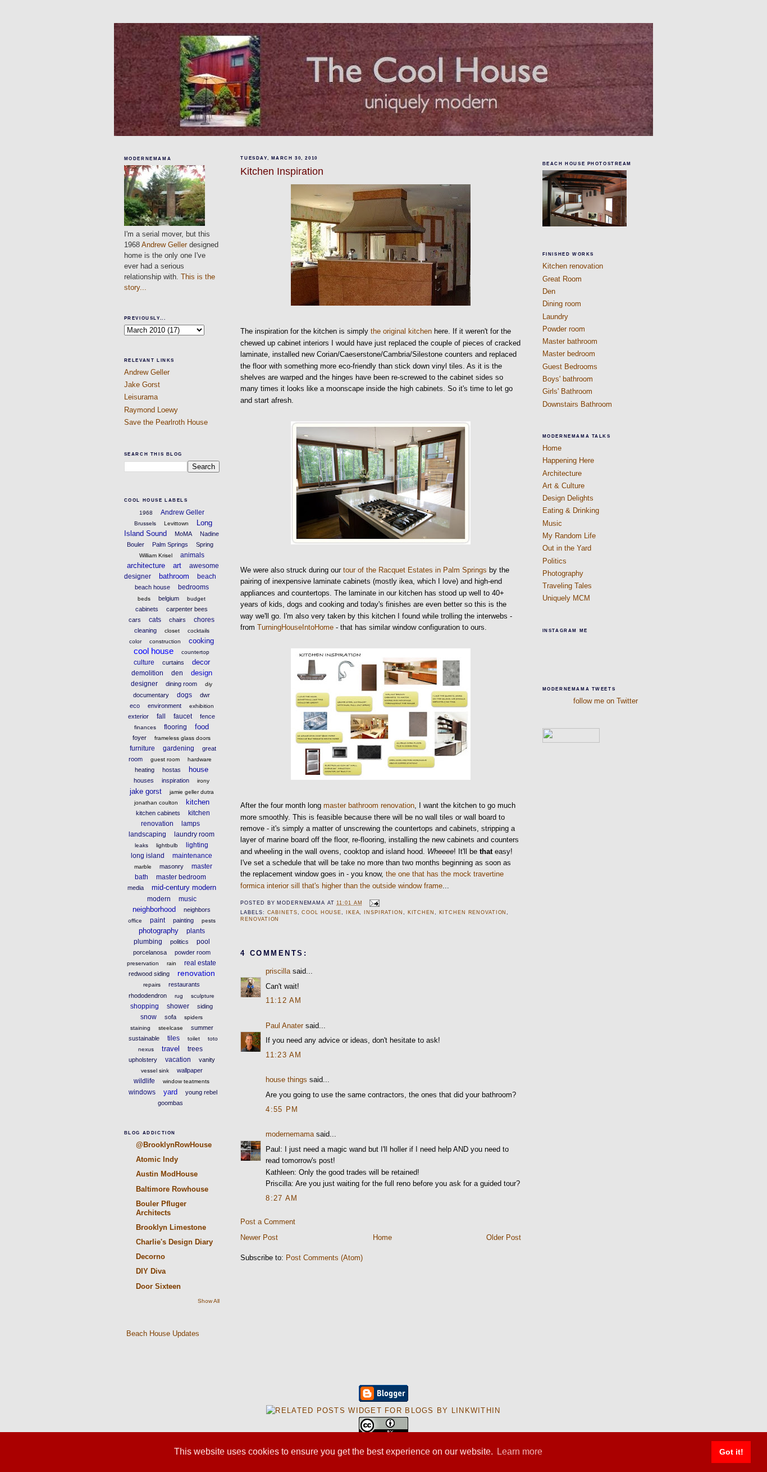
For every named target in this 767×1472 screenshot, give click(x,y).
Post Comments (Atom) (324, 1257)
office (135, 920)
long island (148, 856)
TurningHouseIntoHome (295, 627)
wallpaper (190, 1070)
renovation (196, 973)
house (198, 769)
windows (142, 1092)
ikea (353, 912)
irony (203, 781)
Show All (209, 1301)
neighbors (197, 909)
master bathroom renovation (368, 805)
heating (144, 769)
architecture (146, 565)
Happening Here (568, 460)
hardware (200, 759)
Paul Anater (284, 1025)
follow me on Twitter (605, 701)
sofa (170, 1017)
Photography (562, 573)
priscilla (278, 971)
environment (164, 705)
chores (204, 620)
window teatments (186, 1081)
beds (144, 599)
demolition (147, 673)
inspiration (175, 780)
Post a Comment (267, 1221)
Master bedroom (568, 353)
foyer (140, 737)
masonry (171, 866)
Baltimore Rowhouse (172, 1189)
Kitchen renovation (572, 266)
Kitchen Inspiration (281, 171)
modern (159, 899)
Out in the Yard (566, 548)
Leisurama (141, 397)
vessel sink (155, 1070)
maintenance (192, 856)
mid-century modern (184, 887)
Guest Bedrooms (569, 366)
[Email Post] (372, 903)
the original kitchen (401, 331)
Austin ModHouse (167, 1174)
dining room (181, 683)
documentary (151, 695)
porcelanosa (150, 952)
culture (144, 662)
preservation (143, 963)
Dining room (561, 303)
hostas (171, 769)
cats (155, 620)
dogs (184, 695)
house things (286, 1079)
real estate (200, 963)
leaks (141, 845)
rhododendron (148, 995)
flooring (175, 727)
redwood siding (149, 973)
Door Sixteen (158, 1286)
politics (179, 941)
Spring (204, 544)
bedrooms (193, 587)
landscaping (147, 834)
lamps (190, 824)
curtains (173, 662)
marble (143, 867)
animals (192, 555)
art (177, 565)
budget (196, 599)
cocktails (198, 631)
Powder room (563, 329)
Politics (554, 561)
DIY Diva (151, 1271)
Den (548, 291)
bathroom (174, 576)
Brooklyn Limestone (171, 1227)
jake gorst (146, 791)
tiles (173, 1038)
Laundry (555, 316)
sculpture (202, 996)
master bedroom (181, 877)
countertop (195, 652)
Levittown (176, 523)
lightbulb (167, 845)
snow (148, 1017)
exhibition (201, 706)
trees (195, 1049)
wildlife (144, 1081)
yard (170, 1092)
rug (179, 996)
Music (552, 523)
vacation (178, 1060)
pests (209, 920)
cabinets (146, 609)
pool (203, 942)
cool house (154, 651)
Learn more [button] (519, 1451)
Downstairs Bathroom (577, 404)
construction (165, 641)
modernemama (290, 1134)
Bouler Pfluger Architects (161, 1208)
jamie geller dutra (192, 792)
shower (178, 1006)
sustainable (144, 1038)
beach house (152, 587)
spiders (193, 1017)
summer (202, 1027)
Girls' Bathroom (567, 391)
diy (208, 684)
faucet (183, 716)
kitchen (197, 802)
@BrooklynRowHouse (174, 1145)
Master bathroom (569, 341)
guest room (165, 759)
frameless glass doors (182, 738)
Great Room (562, 279)
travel (171, 1048)
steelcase (170, 1028)
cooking (201, 641)
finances (145, 727)
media (135, 887)
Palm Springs (170, 544)
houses (144, 780)
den (177, 673)
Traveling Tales (567, 585)
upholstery (143, 1059)
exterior (138, 716)
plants (195, 931)
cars (135, 619)
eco (135, 705)
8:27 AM (282, 1198)
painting (183, 920)
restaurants (184, 984)
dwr (205, 695)
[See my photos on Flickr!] (571, 740)
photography (159, 930)
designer (144, 684)
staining (140, 1028)
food (202, 727)
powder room (193, 952)
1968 (146, 513)
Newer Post (259, 1237)
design (201, 673)
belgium (168, 598)
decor (201, 662)
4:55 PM (282, 1109)
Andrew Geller (164, 244)
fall (161, 716)
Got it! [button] (731, 1451)
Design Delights (567, 498)
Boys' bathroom (567, 379)
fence (207, 716)
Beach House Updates (161, 1333)
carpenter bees (187, 609)
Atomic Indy (157, 1159)
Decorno (150, 1256)
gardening (178, 748)
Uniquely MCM (566, 598)
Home (382, 1237)
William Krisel (155, 555)
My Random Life (569, 535)
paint (157, 920)
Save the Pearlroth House (166, 422)
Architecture (562, 473)
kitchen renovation (473, 912)
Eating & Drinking (570, 510)
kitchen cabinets (158, 813)
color (135, 641)
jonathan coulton (156, 802)
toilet (194, 1038)
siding (205, 1006)
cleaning (145, 630)
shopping (144, 1006)
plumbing (148, 942)
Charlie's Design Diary (174, 1242)
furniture (142, 748)
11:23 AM (284, 1055)
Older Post (503, 1237)
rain (171, 963)
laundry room (194, 834)
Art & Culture (563, 485)
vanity (207, 1059)
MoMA (183, 533)
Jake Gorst (142, 384)
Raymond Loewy (151, 410)
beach (206, 576)
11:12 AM (284, 1000)
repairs (152, 985)
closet (172, 631)
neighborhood (154, 909)
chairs (177, 619)
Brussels (145, 523)
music (188, 899)
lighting (197, 845)
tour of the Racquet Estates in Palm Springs (415, 570)
